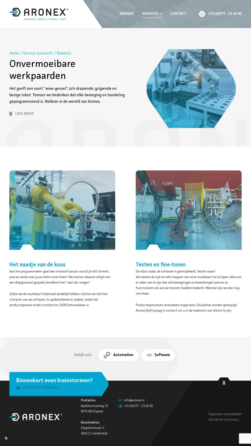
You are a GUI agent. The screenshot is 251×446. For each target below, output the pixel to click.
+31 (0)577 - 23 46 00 (225, 14)
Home (14, 53)
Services (150, 14)
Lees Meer (24, 114)
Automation (123, 355)
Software (162, 355)
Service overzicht (38, 53)
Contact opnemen (41, 388)
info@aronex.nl (134, 400)
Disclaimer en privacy (224, 419)
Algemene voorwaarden (225, 414)
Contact (178, 14)
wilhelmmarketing (6, 438)
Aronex (127, 14)
